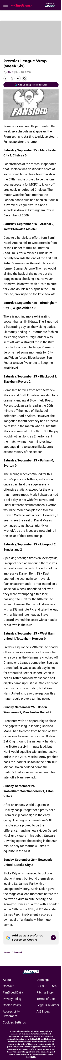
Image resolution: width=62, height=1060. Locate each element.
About (7, 980)
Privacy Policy (12, 999)
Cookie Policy (12, 1005)
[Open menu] (5, 5)
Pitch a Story (45, 992)
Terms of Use (46, 999)
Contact (8, 986)
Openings (43, 980)
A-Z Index (43, 1011)
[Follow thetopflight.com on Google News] (53, 937)
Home (6, 952)
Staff (10, 72)
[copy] (24, 78)
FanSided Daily (13, 992)
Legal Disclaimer (48, 1005)
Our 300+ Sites (46, 986)
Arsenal (18, 952)
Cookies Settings (14, 1022)
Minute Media (23, 1031)
